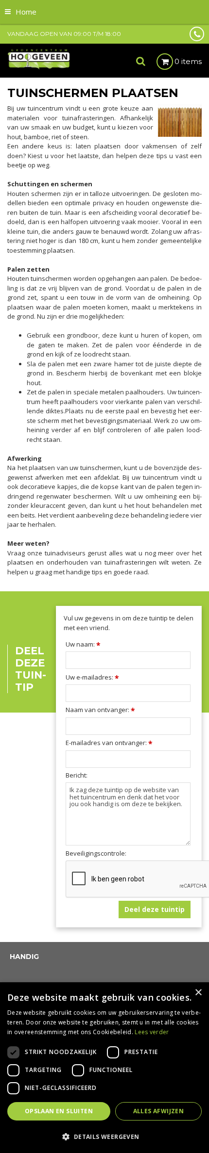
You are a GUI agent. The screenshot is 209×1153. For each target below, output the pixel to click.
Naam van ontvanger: (100, 709)
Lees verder (152, 1032)
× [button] (198, 992)
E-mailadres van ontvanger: (109, 742)
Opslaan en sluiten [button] (59, 1111)
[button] (104, 1136)
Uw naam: (83, 644)
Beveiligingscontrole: (96, 853)
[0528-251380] (197, 34)
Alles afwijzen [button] (158, 1111)
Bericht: (76, 775)
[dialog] (104, 1067)
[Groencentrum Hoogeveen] (39, 58)
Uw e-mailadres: (92, 677)
